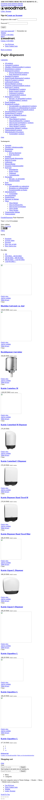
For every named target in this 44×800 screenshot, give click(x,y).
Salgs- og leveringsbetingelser (25, 755)
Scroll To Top (5, 794)
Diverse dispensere (15, 153)
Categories (4, 60)
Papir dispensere (14, 155)
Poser (6, 182)
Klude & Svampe (10, 160)
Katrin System (13, 171)
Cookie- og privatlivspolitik (8, 755)
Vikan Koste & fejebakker (17, 206)
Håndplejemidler (14, 181)
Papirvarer (8, 168)
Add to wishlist (6, 298)
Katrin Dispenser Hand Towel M (14, 497)
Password (4, 23)
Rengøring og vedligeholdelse (18, 188)
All (6, 254)
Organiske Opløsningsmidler (14, 166)
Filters (3, 230)
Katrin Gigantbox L (9, 653)
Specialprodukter (10, 195)
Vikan (7, 201)
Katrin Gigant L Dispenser (12, 570)
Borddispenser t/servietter (11, 352)
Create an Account (14, 15)
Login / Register (10, 791)
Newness (8, 242)
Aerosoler (8, 145)
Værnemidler (13, 193)
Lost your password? (7, 31)
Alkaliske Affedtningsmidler (14, 147)
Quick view (4, 296)
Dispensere (8, 151)
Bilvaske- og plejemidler (17, 179)
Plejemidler (8, 177)
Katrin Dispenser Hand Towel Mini (15, 534)
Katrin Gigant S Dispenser (12, 607)
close (2, 137)
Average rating (9, 240)
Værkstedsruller (14, 175)
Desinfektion (9, 149)
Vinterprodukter (10, 214)
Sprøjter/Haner (9, 197)
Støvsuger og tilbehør (12, 199)
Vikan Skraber (13, 210)
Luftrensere (8, 162)
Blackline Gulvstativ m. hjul (12, 306)
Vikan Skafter (13, 208)
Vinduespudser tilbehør (12, 212)
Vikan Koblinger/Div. (16, 205)
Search (23, 767)
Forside (3, 217)
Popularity (8, 239)
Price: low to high (10, 244)
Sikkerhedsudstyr (10, 192)
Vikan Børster (13, 203)
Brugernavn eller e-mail (9, 19)
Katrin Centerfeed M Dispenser (14, 425)
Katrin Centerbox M (9, 388)
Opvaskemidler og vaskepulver (19, 186)
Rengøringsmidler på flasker (18, 190)
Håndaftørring (13, 169)
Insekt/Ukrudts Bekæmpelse (14, 158)
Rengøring (8, 184)
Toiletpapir (12, 173)
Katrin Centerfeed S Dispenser (13, 461)
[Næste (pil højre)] (4, 798)
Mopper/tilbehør (10, 164)
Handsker (8, 156)
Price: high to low (10, 246)
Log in (3, 27)
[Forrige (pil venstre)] (1, 798)
